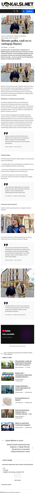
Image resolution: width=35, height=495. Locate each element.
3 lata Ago (12, 47)
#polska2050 (25, 352)
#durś (5, 352)
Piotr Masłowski (19, 402)
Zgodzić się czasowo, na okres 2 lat (13, 472)
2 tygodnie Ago (19, 380)
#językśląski (10, 352)
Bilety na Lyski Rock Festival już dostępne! (22, 424)
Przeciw (5, 470)
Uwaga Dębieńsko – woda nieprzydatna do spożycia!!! (22, 388)
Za (4, 468)
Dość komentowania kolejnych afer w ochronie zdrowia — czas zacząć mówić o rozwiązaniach (23, 413)
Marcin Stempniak (19, 367)
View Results (17, 480)
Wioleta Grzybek (19, 392)
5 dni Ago (28, 367)
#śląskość (10, 354)
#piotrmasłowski (17, 352)
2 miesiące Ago (28, 392)
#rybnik (30, 352)
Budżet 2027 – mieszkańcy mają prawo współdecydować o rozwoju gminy (23, 376)
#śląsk (5, 354)
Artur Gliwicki (4, 47)
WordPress (3, 492)
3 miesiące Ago (28, 427)
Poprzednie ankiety (6, 484)
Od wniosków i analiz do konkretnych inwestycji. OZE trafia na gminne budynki (23, 364)
